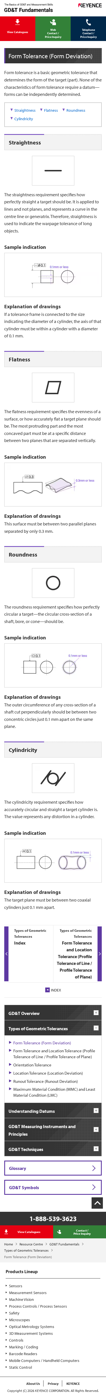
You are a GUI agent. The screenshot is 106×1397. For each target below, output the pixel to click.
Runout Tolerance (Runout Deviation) (45, 1081)
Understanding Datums (31, 1111)
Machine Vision (21, 1299)
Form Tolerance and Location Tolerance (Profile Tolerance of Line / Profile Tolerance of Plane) (54, 1053)
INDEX (56, 990)
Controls (16, 1340)
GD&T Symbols (24, 1187)
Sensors (15, 1285)
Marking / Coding (23, 1346)
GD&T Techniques (25, 1149)
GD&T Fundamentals (64, 1244)
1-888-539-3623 (53, 1218)
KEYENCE (73, 1383)
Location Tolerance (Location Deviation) (48, 1073)
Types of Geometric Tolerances (26, 1250)
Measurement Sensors (28, 1292)
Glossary (17, 1168)
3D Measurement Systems (31, 1333)
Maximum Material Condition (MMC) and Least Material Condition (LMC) (54, 1092)
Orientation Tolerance (32, 1065)
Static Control (20, 1367)
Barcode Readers (23, 1353)
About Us (33, 1383)
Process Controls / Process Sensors (38, 1306)
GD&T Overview (24, 1013)
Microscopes (19, 1319)
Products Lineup (22, 1271)
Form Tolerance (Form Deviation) (42, 1042)
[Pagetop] (97, 1203)
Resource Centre (31, 1244)
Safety (14, 1313)
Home (8, 1244)
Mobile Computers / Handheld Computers (44, 1360)
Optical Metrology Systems (31, 1326)
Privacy (53, 1383)
